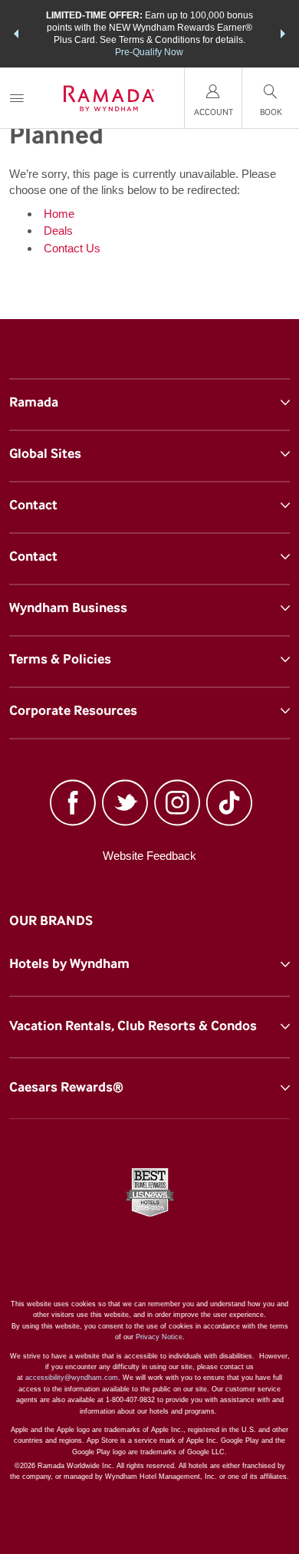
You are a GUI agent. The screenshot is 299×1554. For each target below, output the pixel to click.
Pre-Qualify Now (149, 52)
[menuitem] (17, 97)
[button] (16, 34)
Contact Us (72, 248)
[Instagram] (177, 804)
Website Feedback (149, 855)
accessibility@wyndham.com (71, 1377)
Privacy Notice (159, 1337)
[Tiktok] (229, 804)
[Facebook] (73, 804)
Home (59, 213)
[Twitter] (125, 804)
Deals (58, 230)
